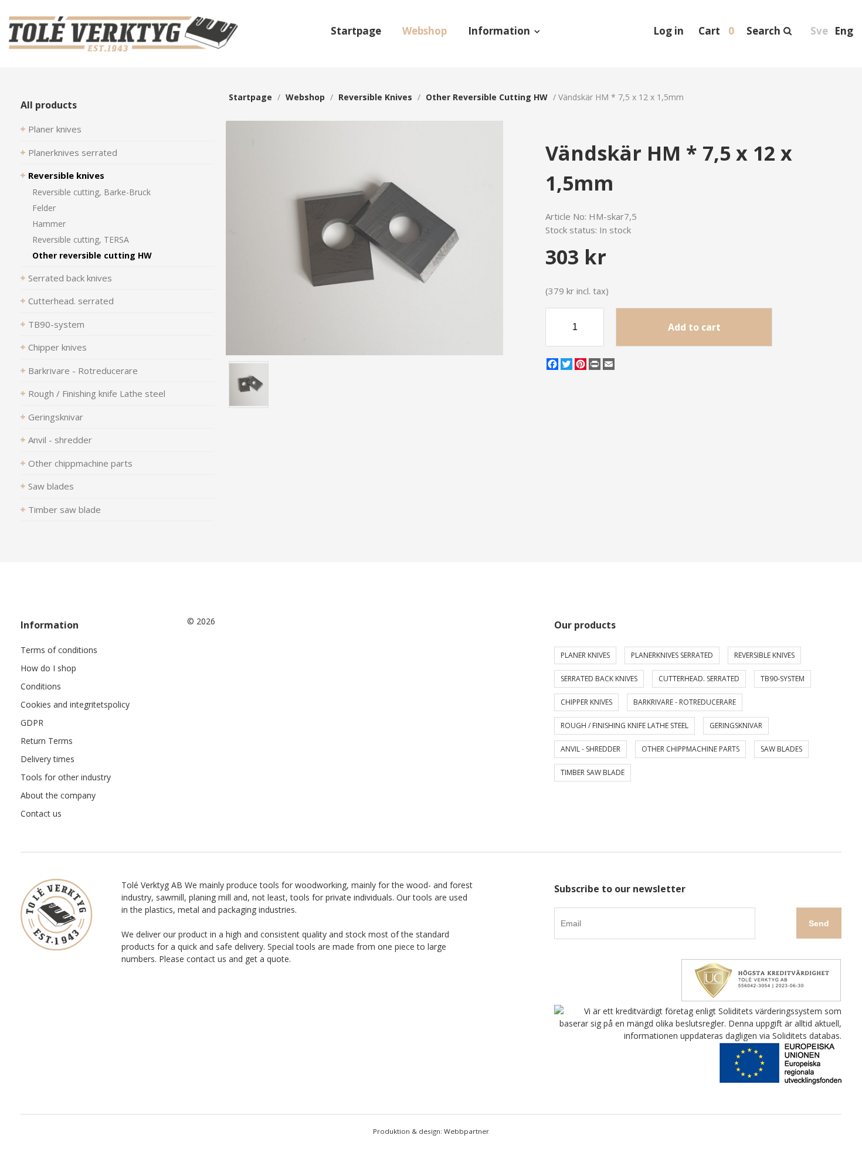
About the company (58, 795)
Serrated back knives (70, 278)
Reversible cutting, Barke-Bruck (91, 192)
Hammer (49, 223)
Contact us (41, 813)
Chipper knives (57, 347)
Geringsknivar (55, 417)
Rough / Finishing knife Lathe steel (96, 393)
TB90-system (56, 324)
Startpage (356, 31)
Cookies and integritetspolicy (75, 704)
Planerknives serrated (72, 152)
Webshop (424, 31)
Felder (44, 207)
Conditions (41, 686)
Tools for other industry (66, 777)
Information (499, 31)
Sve (819, 31)
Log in (668, 31)
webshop (305, 97)
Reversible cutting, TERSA (80, 239)
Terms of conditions (59, 649)
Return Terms (47, 740)
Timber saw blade (64, 509)
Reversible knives (66, 175)
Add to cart (694, 327)
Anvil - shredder (60, 440)
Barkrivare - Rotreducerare (83, 370)
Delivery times (47, 758)
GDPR (32, 722)
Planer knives (55, 129)
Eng (843, 31)
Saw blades (51, 486)
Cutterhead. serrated (71, 301)
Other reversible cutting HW (92, 255)
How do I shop (48, 668)
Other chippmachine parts (80, 463)
